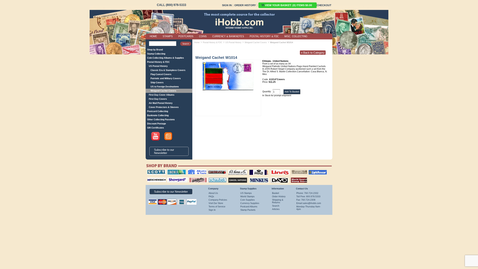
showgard (171, 177)
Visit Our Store (216, 203)
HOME (153, 36)
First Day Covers (158, 99)
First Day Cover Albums (161, 95)
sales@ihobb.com (312, 203)
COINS (203, 36)
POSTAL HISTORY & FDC (264, 36)
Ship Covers (157, 82)
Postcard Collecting (157, 111)
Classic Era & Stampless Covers (167, 70)
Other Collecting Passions (161, 119)
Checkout (324, 5)
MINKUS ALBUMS (255, 177)
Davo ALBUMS (274, 177)
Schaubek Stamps (215, 177)
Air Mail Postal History (161, 103)
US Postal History (158, 66)
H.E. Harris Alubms (235, 169)
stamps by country (296, 177)
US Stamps (246, 193)
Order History (245, 5)
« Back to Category (313, 52)
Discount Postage (156, 123)
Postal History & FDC (158, 62)
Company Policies (218, 200)
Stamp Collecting (156, 53)
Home (197, 42)
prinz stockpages (255, 169)
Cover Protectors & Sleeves (164, 107)
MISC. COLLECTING (295, 36)
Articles (276, 209)
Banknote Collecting (158, 115)
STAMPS (168, 36)
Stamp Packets (247, 210)
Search (275, 206)
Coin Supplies (247, 200)
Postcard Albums (248, 206)
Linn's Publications (276, 169)
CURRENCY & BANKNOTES (228, 36)
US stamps (292, 169)
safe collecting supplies (193, 171)
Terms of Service (217, 206)
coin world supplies (216, 169)
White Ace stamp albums (194, 178)
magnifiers (151, 177)
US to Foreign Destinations (164, 86)
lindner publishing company (175, 171)
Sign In (227, 5)
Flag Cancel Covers (160, 74)
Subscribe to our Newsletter (164, 151)
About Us (213, 193)
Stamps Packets (234, 177)
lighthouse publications (313, 171)
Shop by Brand (155, 49)
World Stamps (247, 196)
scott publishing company (154, 171)
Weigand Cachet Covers (163, 90)
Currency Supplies (249, 203)
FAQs (211, 196)
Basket (275, 193)
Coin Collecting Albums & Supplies (165, 58)
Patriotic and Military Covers (165, 78)
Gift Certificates (155, 127)
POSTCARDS (185, 36)
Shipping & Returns (277, 201)
